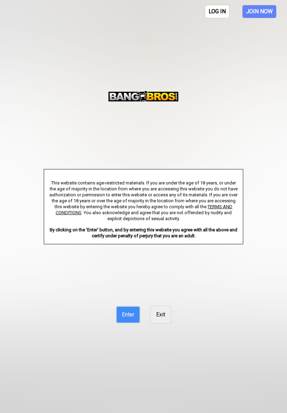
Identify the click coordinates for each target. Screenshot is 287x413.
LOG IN (217, 11)
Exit (160, 314)
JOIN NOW (259, 11)
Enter (128, 314)
